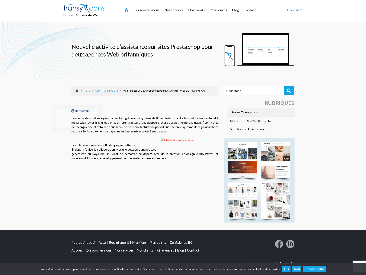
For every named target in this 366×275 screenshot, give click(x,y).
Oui (286, 269)
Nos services (173, 10)
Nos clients (196, 10)
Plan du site (158, 242)
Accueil (77, 250)
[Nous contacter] (259, 221)
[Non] (361, 269)
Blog (235, 10)
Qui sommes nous (147, 10)
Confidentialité (181, 242)
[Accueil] (127, 10)
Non (297, 269)
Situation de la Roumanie (248, 129)
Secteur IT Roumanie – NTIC (250, 121)
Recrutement (119, 242)
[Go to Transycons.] (77, 90)
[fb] (279, 245)
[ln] (290, 245)
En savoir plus (314, 269)
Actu (102, 242)
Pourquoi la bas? (83, 242)
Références (218, 10)
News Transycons (245, 112)
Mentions (139, 242)
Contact (250, 10)
